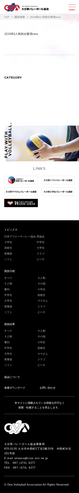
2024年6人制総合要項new (21, 34)
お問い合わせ (48, 387)
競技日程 (9, 271)
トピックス (10, 229)
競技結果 (9, 324)
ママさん (42, 300)
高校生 (8, 247)
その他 (41, 283)
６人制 (8, 283)
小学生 (8, 242)
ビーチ (41, 259)
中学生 (41, 242)
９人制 (41, 277)
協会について (12, 377)
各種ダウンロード (14, 387)
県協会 (41, 236)
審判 (7, 289)
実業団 (8, 253)
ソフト (8, 259)
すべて (8, 277)
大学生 (41, 247)
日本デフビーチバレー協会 (20, 236)
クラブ (41, 253)
